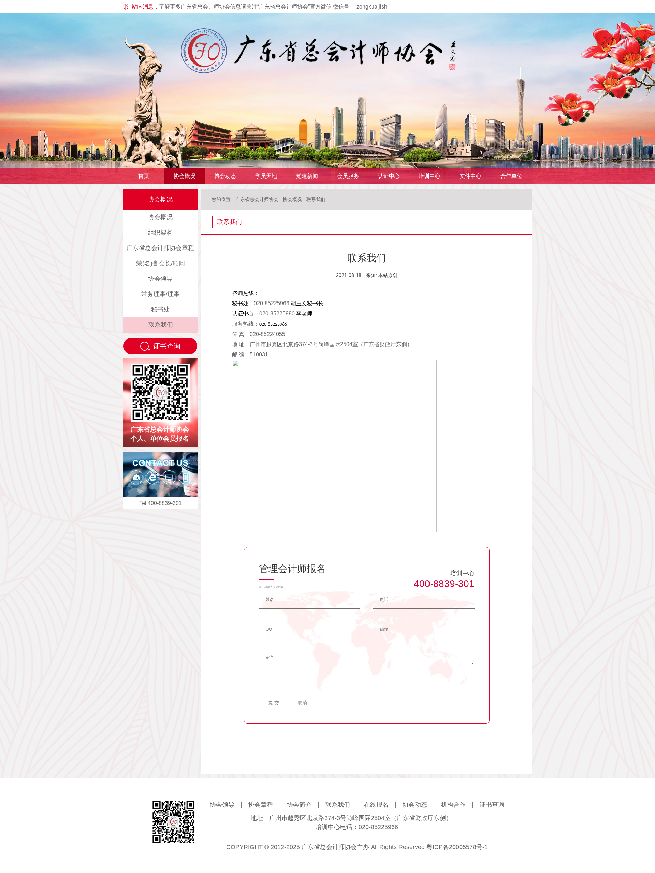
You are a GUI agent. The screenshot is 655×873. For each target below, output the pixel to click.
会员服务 (348, 176)
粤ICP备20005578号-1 (457, 847)
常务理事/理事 (160, 294)
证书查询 (492, 805)
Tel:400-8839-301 (160, 503)
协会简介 (299, 805)
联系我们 (160, 324)
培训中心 (429, 176)
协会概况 (184, 176)
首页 (143, 176)
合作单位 (511, 176)
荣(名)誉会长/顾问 (160, 263)
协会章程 (260, 805)
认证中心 (389, 176)
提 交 (273, 702)
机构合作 (453, 805)
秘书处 (160, 309)
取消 (302, 702)
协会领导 (160, 278)
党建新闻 (307, 176)
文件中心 (470, 176)
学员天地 (266, 176)
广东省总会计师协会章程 (160, 247)
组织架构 (160, 232)
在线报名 (376, 805)
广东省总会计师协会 (256, 199)
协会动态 (225, 176)
